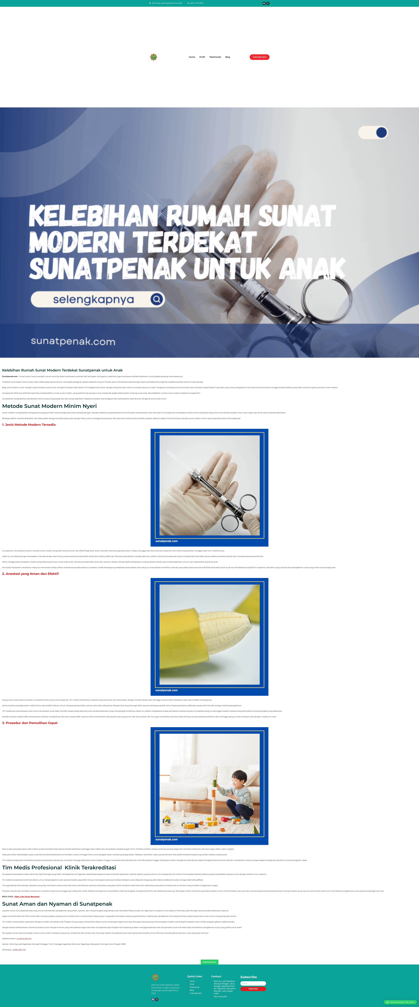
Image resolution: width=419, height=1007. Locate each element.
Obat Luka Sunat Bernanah (27, 897)
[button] (400, 1002)
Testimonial (215, 57)
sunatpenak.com (24, 939)
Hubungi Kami (209, 962)
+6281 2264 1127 (19, 950)
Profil (202, 57)
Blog (227, 57)
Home (192, 57)
